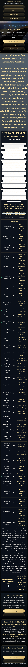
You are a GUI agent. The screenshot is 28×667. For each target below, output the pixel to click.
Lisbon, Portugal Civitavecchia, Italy (21, 353)
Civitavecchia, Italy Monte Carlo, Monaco (21, 340)
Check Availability (14, 49)
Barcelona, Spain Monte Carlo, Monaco (21, 372)
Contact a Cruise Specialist (14, 611)
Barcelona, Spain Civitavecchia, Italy (21, 303)
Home (14, 7)
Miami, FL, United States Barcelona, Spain (21, 296)
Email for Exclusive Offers (14, 615)
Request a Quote (14, 14)
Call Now (14, 10)
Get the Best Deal (14, 18)
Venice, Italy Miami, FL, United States (21, 468)
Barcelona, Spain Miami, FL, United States (21, 476)
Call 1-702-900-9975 (14, 657)
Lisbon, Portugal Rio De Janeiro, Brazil (21, 461)
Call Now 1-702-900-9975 (14, 41)
